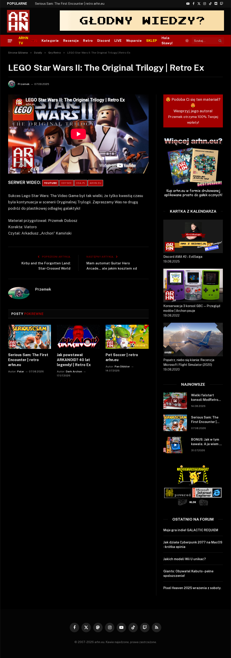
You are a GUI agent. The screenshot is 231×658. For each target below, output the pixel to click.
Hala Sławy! (167, 40)
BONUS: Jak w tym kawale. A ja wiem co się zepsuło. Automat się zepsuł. (207, 442)
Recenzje (71, 40)
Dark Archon (74, 371)
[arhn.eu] (21, 21)
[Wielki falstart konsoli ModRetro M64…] (175, 400)
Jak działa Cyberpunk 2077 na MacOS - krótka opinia (192, 544)
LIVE (118, 40)
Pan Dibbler (122, 366)
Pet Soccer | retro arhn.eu (122, 357)
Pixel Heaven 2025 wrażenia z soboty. (192, 588)
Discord (103, 40)
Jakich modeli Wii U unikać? (184, 559)
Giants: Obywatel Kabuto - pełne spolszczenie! (188, 573)
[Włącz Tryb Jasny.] (187, 40)
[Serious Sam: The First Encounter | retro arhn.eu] (29, 337)
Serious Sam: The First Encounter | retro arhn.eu (69, 3)
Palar (20, 371)
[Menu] (10, 41)
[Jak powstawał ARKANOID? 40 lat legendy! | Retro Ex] (78, 337)
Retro (88, 40)
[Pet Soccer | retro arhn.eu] (127, 337)
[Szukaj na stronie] (220, 40)
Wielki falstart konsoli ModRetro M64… (204, 397)
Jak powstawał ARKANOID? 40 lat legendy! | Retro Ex (74, 360)
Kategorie (50, 40)
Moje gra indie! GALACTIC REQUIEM (190, 530)
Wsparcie (134, 40)
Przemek (24, 84)
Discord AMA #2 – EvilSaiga (182, 256)
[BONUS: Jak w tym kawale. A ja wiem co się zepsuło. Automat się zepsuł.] (175, 445)
